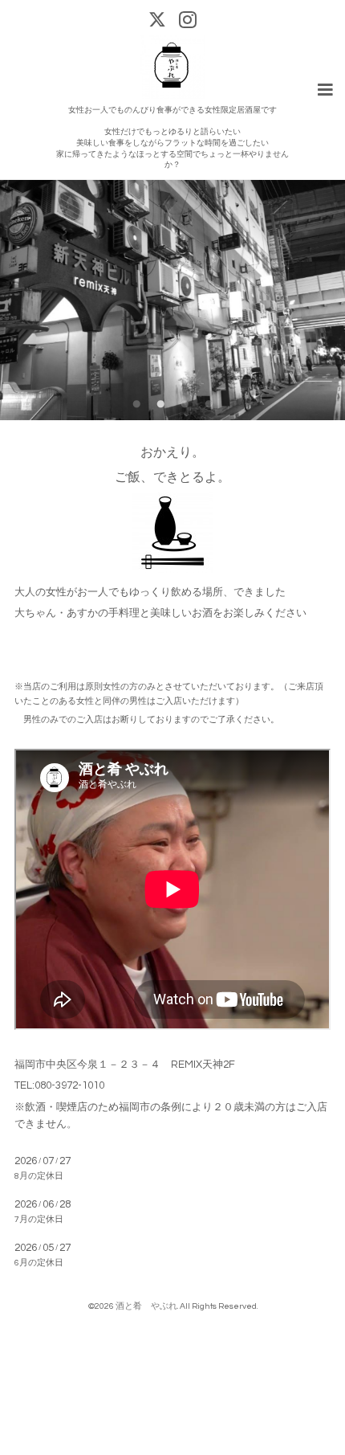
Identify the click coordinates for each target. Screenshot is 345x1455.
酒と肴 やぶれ (146, 1306)
